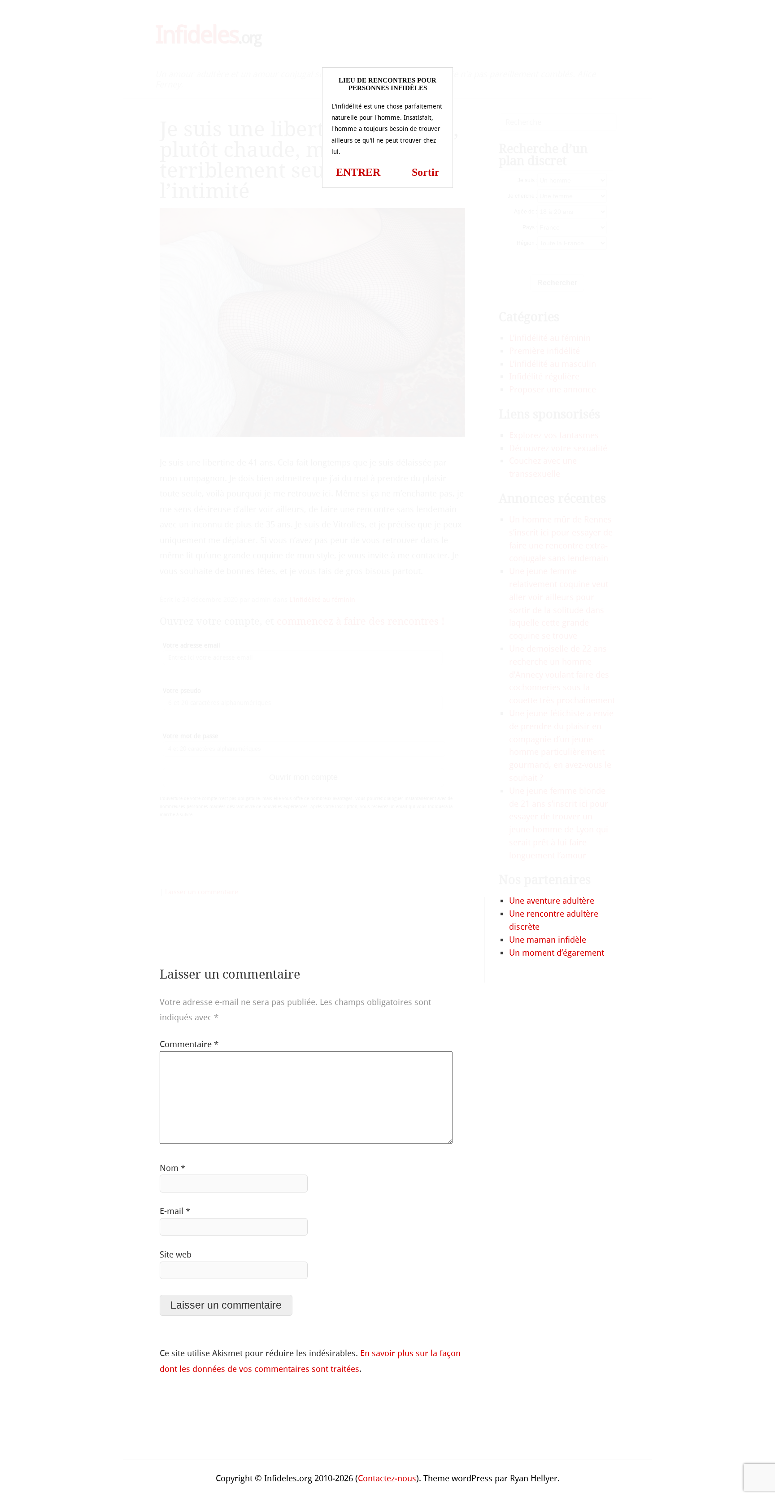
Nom (172, 1168)
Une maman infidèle (547, 940)
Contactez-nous (387, 1478)
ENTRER (358, 172)
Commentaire (189, 1044)
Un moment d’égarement (556, 953)
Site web (176, 1254)
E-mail (175, 1211)
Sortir (426, 172)
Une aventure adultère (551, 901)
